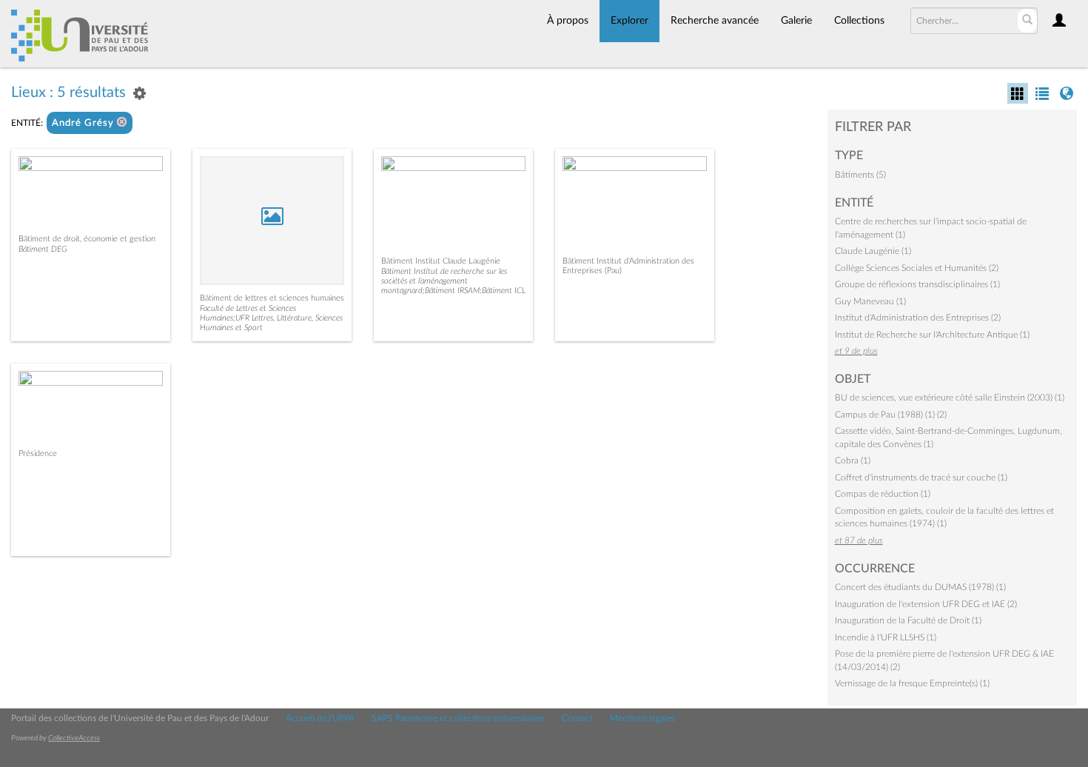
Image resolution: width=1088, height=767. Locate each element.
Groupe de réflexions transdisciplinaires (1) (917, 284)
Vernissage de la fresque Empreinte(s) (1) (912, 683)
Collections (859, 21)
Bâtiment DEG (43, 249)
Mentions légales (642, 718)
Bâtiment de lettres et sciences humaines (272, 298)
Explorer (629, 21)
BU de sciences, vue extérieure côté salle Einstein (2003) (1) (949, 397)
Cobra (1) (852, 460)
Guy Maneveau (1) (870, 301)
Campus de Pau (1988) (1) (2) (891, 414)
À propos (567, 21)
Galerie (796, 21)
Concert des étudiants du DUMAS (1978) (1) (920, 587)
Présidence (38, 453)
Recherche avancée (715, 21)
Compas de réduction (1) (882, 493)
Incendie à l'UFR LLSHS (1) (885, 637)
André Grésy (84, 123)
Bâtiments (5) (860, 174)
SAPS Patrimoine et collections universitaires (458, 718)
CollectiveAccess (74, 738)
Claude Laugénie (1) (873, 251)
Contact (577, 718)
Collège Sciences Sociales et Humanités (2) (916, 268)
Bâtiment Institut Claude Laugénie (440, 261)
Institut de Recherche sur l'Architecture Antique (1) (932, 334)
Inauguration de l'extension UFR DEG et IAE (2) (926, 604)
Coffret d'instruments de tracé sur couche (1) (921, 477)
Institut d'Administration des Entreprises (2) (918, 317)
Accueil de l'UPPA (320, 718)
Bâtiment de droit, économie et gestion (87, 239)
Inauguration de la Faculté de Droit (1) (908, 620)
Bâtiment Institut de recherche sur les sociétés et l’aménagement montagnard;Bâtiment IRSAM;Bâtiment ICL (453, 281)
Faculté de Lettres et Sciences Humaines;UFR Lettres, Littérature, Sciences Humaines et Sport (271, 318)
